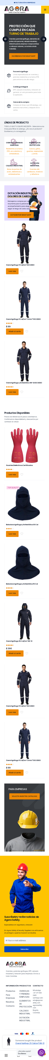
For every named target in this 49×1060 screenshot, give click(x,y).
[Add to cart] (40, 226)
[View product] (40, 230)
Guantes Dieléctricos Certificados (19, 465)
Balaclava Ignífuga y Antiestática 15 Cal (22, 584)
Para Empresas (10, 996)
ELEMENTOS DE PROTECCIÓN (24, 1004)
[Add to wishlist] (40, 233)
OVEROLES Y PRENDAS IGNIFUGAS (24, 994)
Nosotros (10, 1002)
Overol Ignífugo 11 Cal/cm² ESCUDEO (20, 265)
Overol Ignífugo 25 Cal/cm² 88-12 (19, 641)
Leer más (12, 271)
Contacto (10, 1006)
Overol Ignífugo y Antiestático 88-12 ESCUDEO (24, 383)
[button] (43, 39)
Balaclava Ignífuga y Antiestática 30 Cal (22, 524)
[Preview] (40, 237)
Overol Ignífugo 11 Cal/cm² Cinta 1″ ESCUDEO (23, 319)
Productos (10, 991)
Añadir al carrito (15, 331)
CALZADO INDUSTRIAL (24, 1012)
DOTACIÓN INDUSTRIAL (24, 1019)
